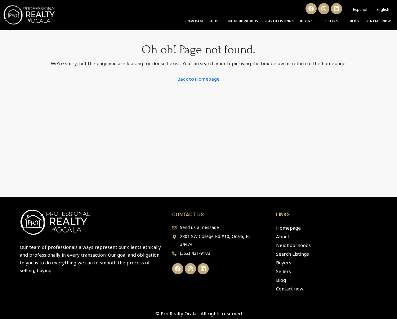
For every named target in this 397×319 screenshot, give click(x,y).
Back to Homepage (198, 79)
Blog (354, 21)
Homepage (194, 21)
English (383, 9)
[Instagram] (323, 8)
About (216, 21)
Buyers (306, 21)
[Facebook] (311, 8)
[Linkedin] (336, 8)
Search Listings (279, 21)
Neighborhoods (243, 21)
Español (360, 9)
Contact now (378, 21)
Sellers (331, 21)
